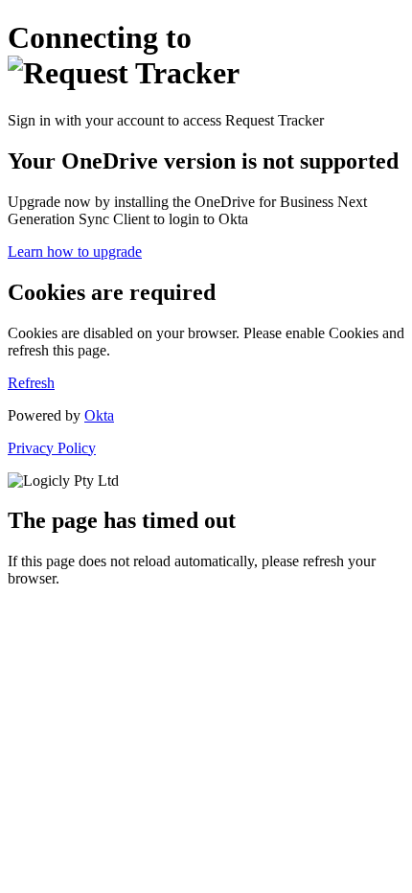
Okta (99, 415)
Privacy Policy (52, 448)
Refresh (31, 383)
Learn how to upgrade (75, 251)
